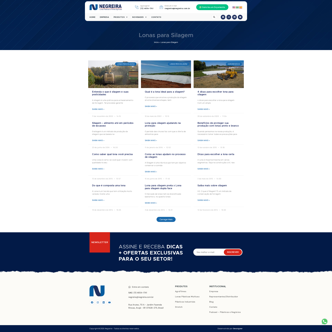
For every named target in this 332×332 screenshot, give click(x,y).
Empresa (104, 17)
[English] (234, 7)
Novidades (138, 17)
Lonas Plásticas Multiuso (187, 296)
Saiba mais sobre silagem (212, 185)
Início (156, 42)
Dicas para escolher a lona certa (216, 154)
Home (92, 17)
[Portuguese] (237, 7)
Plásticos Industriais (185, 301)
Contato (156, 17)
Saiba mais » (98, 109)
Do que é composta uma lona (109, 185)
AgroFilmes (180, 291)
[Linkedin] (234, 17)
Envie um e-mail (171, 6)
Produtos (119, 17)
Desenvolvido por (230, 328)
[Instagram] (228, 17)
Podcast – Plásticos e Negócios (225, 312)
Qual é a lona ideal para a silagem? (165, 92)
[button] (212, 7)
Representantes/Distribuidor (223, 296)
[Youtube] (240, 17)
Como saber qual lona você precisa (112, 154)
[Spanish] (241, 7)
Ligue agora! (145, 6)
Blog (211, 301)
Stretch (179, 307)
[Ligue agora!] (137, 7)
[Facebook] (223, 17)
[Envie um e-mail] (161, 7)
